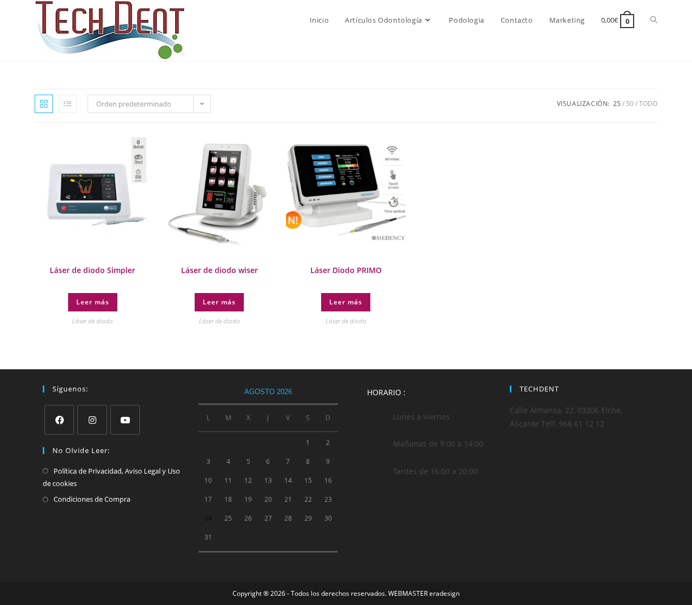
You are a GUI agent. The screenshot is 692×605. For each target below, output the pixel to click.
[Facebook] (59, 420)
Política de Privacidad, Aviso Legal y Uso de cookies (111, 477)
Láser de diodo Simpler (92, 270)
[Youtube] (125, 420)
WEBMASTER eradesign (424, 593)
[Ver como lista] (67, 104)
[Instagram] (92, 420)
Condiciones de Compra (92, 499)
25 (617, 103)
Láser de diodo (92, 320)
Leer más (92, 302)
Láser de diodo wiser (219, 270)
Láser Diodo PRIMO (346, 270)
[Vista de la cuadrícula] (44, 104)
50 (630, 103)
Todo (648, 103)
